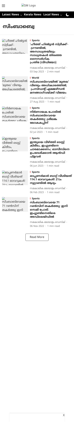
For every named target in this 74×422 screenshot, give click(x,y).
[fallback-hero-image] (16, 56)
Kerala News (32, 14)
